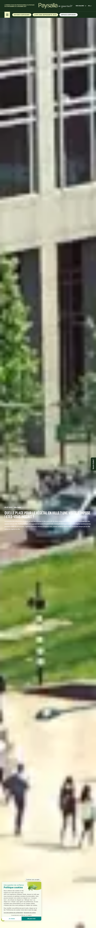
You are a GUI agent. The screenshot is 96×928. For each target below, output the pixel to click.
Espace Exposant (68, 14)
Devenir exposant (22, 14)
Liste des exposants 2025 (45, 14)
